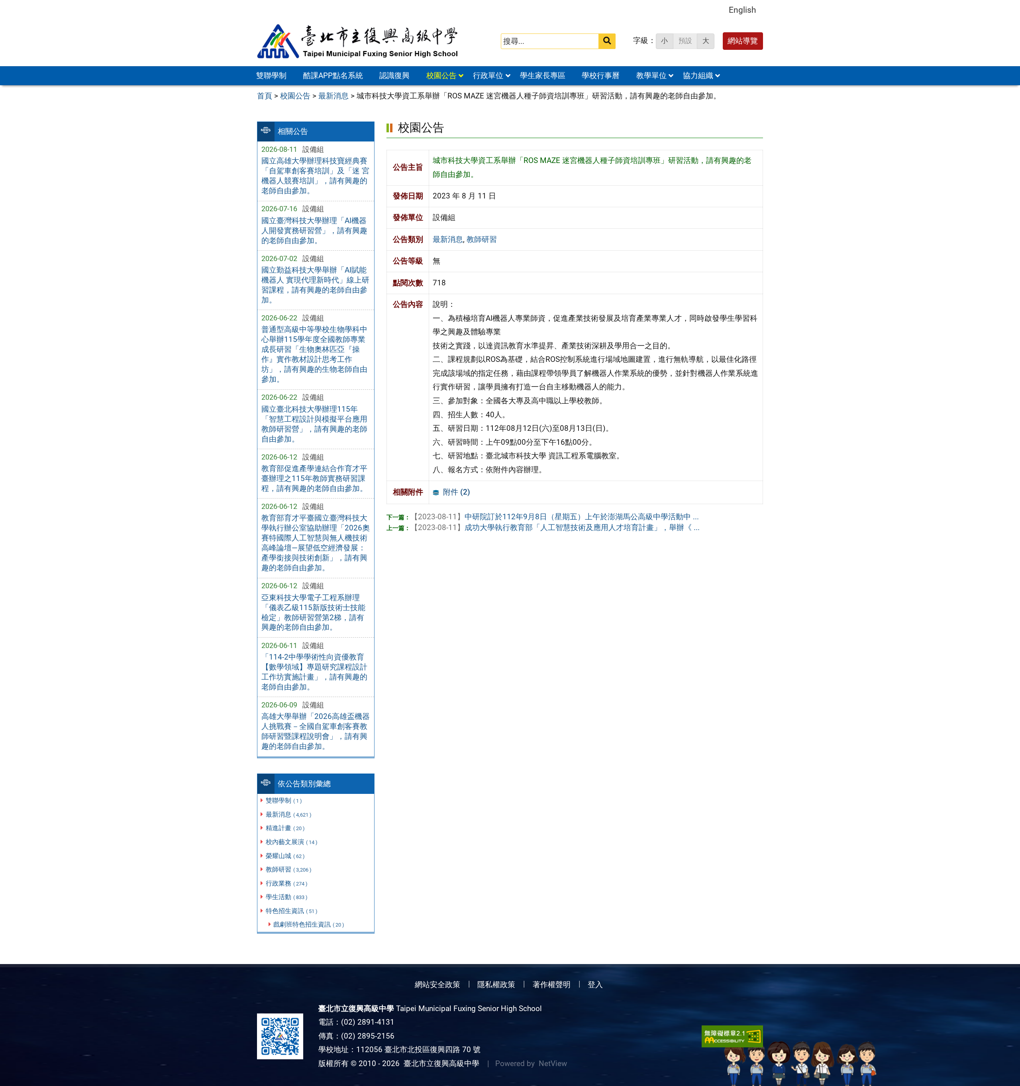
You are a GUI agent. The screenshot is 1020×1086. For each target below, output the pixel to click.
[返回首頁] (358, 41)
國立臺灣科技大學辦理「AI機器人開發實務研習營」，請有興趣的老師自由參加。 (314, 230)
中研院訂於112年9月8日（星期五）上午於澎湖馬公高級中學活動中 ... (554, 516)
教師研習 (289, 869)
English (742, 10)
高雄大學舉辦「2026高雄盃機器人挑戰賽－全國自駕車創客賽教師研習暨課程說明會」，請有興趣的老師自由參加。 (315, 731)
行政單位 (488, 75)
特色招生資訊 (292, 911)
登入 (595, 984)
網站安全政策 (437, 984)
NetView (553, 1063)
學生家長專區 (542, 75)
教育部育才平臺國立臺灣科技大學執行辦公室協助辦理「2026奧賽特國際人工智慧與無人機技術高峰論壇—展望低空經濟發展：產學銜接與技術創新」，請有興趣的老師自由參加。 (315, 542)
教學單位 (651, 75)
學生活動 (287, 897)
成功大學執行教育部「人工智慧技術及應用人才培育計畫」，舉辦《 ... (555, 527)
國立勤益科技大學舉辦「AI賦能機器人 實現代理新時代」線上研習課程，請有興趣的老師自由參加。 (315, 284)
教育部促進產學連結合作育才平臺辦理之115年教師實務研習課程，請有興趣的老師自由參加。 (314, 478)
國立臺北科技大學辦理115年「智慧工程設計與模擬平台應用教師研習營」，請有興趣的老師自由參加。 (314, 424)
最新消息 (289, 814)
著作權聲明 (552, 984)
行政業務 (287, 883)
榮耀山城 (285, 856)
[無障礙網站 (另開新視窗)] (732, 1036)
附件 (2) (456, 492)
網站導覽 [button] (743, 40)
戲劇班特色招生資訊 (308, 924)
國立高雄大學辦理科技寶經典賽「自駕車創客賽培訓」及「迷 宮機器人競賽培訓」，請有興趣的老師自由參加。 (315, 175)
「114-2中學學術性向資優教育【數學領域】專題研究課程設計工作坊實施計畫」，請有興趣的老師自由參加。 (314, 671)
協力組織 (698, 75)
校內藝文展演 (292, 842)
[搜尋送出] (607, 41)
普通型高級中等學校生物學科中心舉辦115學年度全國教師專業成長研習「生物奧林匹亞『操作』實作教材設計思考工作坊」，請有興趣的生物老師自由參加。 (314, 354)
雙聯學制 (271, 75)
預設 (685, 41)
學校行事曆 (601, 75)
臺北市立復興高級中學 (439, 1063)
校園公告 (441, 75)
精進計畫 (285, 828)
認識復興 (394, 75)
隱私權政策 (496, 984)
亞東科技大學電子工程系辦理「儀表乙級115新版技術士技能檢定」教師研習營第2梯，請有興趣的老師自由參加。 (313, 612)
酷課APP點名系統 (333, 75)
